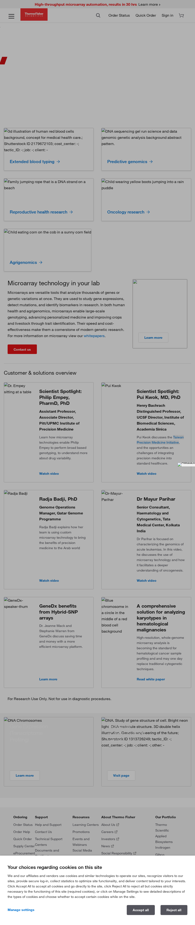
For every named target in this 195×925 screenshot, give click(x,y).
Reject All (173, 910)
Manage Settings (21, 910)
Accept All (141, 910)
